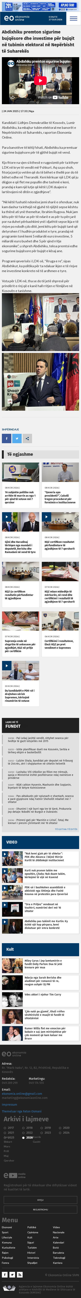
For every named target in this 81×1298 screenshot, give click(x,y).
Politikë (31, 1227)
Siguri (30, 1242)
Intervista (33, 1257)
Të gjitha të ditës (66, 829)
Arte (55, 1237)
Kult (29, 1237)
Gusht (36, 1141)
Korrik (37, 1137)
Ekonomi (7, 1227)
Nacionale (58, 1232)
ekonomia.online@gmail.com (22, 1093)
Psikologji (7, 1257)
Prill (6, 1151)
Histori (31, 1252)
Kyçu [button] (40, 1200)
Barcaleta (58, 1252)
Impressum (9, 1104)
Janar (7, 1137)
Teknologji (59, 1257)
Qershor (9, 1160)
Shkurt (8, 1141)
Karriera (57, 1263)
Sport (5, 1232)
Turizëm (32, 1247)
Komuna (7, 1242)
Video (56, 1227)
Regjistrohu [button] (40, 1209)
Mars (7, 1146)
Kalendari (58, 1242)
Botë (56, 1247)
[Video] (20, 530)
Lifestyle (7, 1237)
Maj (6, 1156)
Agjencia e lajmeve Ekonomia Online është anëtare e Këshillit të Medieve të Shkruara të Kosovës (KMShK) (47, 1289)
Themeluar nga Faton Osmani (22, 1111)
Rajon (5, 1252)
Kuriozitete (8, 1247)
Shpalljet (32, 1263)
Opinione (32, 1232)
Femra (5, 1263)
